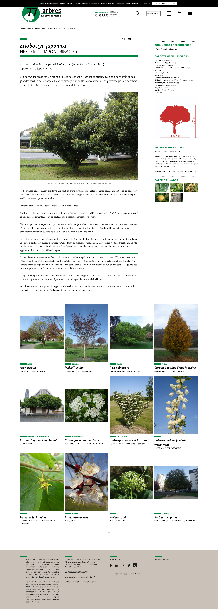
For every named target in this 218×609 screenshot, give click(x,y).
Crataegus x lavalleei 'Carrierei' (129, 440)
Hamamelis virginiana (33, 517)
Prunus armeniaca (76, 517)
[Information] (169, 13)
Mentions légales (162, 559)
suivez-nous (153, 13)
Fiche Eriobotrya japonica (166, 49)
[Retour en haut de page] (209, 600)
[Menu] (190, 13)
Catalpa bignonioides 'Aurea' (38, 440)
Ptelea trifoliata (120, 517)
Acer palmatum (119, 368)
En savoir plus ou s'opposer (164, 3)
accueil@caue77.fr (80, 572)
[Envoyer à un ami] (123, 39)
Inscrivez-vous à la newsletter (127, 574)
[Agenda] (179, 13)
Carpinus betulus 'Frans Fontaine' (175, 368)
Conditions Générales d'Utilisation (83, 582)
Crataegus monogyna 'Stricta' (84, 440)
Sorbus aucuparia (165, 517)
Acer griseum (28, 368)
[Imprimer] (129, 39)
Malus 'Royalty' (74, 368)
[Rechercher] (138, 13)
